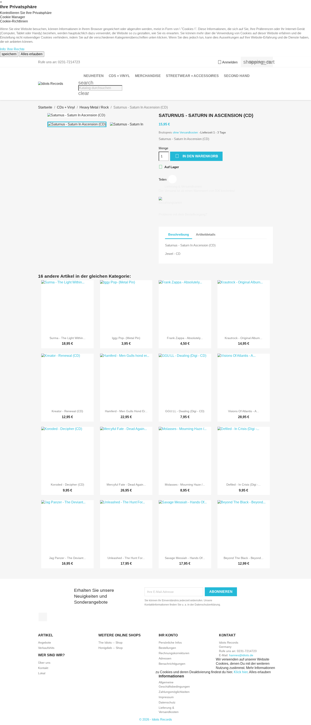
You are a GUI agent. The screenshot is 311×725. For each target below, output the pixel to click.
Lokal (41, 673)
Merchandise (148, 76)
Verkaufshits (46, 647)
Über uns (44, 662)
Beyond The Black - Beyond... (243, 558)
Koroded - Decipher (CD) (67, 484)
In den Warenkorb (196, 156)
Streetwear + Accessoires (192, 76)
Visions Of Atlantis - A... (243, 411)
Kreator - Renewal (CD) (67, 411)
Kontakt (43, 668)
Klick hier (241, 672)
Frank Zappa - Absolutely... (185, 338)
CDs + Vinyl (119, 76)
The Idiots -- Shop (110, 642)
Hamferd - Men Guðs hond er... (126, 411)
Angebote (44, 642)
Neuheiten (94, 76)
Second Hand (237, 76)
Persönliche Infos (170, 642)
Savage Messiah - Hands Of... (185, 558)
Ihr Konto (168, 635)
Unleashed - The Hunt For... (126, 558)
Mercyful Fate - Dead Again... (126, 484)
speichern (9, 54)
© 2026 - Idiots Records (155, 719)
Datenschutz (167, 702)
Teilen (172, 179)
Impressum (166, 697)
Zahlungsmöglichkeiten (174, 691)
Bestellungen (167, 647)
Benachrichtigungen (172, 663)
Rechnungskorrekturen (174, 653)
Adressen (165, 658)
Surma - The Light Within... (67, 338)
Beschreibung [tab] (178, 234)
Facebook (43, 617)
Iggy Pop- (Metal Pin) (126, 338)
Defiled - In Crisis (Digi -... (243, 484)
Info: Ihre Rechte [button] (12, 49)
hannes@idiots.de (241, 655)
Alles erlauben (32, 54)
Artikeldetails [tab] (205, 234)
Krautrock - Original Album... (243, 338)
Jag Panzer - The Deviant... (67, 558)
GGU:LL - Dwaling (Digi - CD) (184, 411)
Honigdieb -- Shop (110, 647)
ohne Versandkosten (186, 132)
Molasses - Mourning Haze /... (185, 484)
